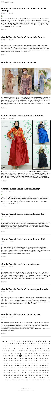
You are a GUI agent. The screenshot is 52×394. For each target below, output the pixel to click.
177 (48, 360)
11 (21, 341)
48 (7, 346)
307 (33, 380)
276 (40, 375)
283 (12, 377)
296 (48, 377)
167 (20, 360)
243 (43, 370)
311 (44, 380)
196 (7, 365)
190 (37, 363)
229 (4, 370)
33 (23, 343)
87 (44, 348)
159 (45, 358)
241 (37, 370)
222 (31, 368)
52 (16, 346)
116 (20, 353)
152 (26, 358)
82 (33, 348)
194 (48, 363)
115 (18, 353)
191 (40, 363)
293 (40, 377)
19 (38, 341)
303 (22, 380)
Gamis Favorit (8, 2)
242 (40, 370)
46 (3, 346)
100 (24, 351)
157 (40, 358)
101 (27, 351)
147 (12, 358)
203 (26, 365)
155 (34, 358)
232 (12, 370)
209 (43, 365)
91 (4, 351)
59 (31, 346)
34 (25, 343)
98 (19, 351)
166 (18, 360)
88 (46, 348)
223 (34, 368)
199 (15, 365)
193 (45, 363)
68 (3, 348)
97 (17, 351)
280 (4, 377)
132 (17, 355)
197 (9, 365)
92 (6, 351)
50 (12, 346)
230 (7, 370)
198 (12, 365)
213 (7, 368)
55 (22, 346)
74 (16, 348)
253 (23, 372)
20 (41, 341)
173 (37, 360)
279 (48, 375)
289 (29, 377)
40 (38, 343)
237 (26, 370)
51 (14, 346)
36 (29, 343)
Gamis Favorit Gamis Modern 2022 (19, 62)
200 (18, 365)
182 (15, 363)
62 (38, 346)
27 (10, 343)
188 (31, 363)
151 (23, 358)
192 (43, 363)
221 (29, 368)
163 (9, 360)
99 (21, 351)
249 (12, 372)
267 (15, 375)
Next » (49, 380)
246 (4, 372)
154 (31, 358)
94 (11, 351)
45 (49, 343)
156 (37, 358)
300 (13, 380)
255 (29, 372)
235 (20, 370)
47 (5, 346)
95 (13, 351)
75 (18, 348)
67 (48, 346)
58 (29, 346)
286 (20, 377)
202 (23, 365)
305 (27, 380)
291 (34, 377)
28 (12, 343)
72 (12, 348)
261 (45, 372)
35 (27, 343)
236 (23, 370)
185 (23, 363)
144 (4, 358)
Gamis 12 (11, 40)
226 (43, 368)
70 (7, 348)
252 (20, 372)
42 (42, 343)
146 (9, 358)
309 (38, 380)
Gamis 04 (11, 216)
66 (46, 346)
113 (12, 353)
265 (9, 375)
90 (2, 351)
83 (35, 348)
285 (18, 377)
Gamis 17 (11, 65)
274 (34, 375)
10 (19, 341)
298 (8, 380)
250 (15, 372)
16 (32, 341)
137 (32, 355)
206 (34, 365)
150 (20, 358)
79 (27, 348)
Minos (32, 390)
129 (9, 355)
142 (46, 355)
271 (26, 375)
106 (41, 351)
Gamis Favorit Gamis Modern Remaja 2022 (23, 239)
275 (37, 375)
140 (40, 355)
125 (45, 353)
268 (18, 375)
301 (16, 380)
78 (25, 348)
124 (43, 353)
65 (44, 346)
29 (14, 343)
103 (33, 351)
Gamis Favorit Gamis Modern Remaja (20, 188)
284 (15, 377)
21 (43, 341)
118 (26, 353)
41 (40, 343)
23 (47, 341)
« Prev (2, 341)
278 (45, 375)
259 (40, 372)
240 (34, 370)
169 (26, 360)
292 (37, 377)
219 (23, 368)
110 (4, 353)
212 (4, 368)
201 (20, 365)
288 (26, 377)
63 (40, 346)
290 (31, 377)
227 (45, 368)
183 (18, 363)
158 (43, 358)
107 (44, 351)
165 (15, 360)
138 (35, 355)
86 (42, 348)
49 (9, 346)
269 (20, 375)
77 (22, 348)
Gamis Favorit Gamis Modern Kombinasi (22, 115)
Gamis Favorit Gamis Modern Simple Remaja (24, 289)
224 (37, 368)
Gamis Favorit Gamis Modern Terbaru (21, 314)
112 (9, 353)
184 (20, 363)
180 (9, 363)
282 (9, 377)
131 (15, 355)
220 (26, 368)
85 (40, 348)
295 (45, 377)
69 (5, 348)
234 (18, 370)
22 (45, 341)
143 (48, 355)
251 (18, 372)
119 (29, 353)
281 (7, 377)
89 (48, 348)
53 (18, 346)
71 (9, 348)
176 (45, 360)
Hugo (24, 390)
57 (27, 346)
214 (9, 368)
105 (38, 351)
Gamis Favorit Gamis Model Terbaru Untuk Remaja (23, 9)
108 (46, 351)
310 (41, 380)
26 (8, 343)
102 (30, 351)
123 (40, 353)
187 (29, 363)
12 (23, 341)
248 (9, 372)
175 (43, 360)
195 (4, 365)
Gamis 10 (11, 13)
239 (31, 370)
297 (5, 380)
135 (26, 355)
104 (35, 351)
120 (31, 353)
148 (15, 358)
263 (4, 375)
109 (49, 351)
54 (20, 346)
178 (4, 363)
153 (29, 358)
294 (43, 377)
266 (12, 375)
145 (7, 358)
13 (25, 341)
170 (29, 360)
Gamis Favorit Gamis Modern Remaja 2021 (23, 213)
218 (20, 368)
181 (12, 363)
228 (48, 368)
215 (12, 368)
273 (31, 375)
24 (49, 341)
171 (31, 360)
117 (23, 353)
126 (48, 353)
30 (16, 343)
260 (43, 372)
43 (44, 343)
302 (19, 380)
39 (36, 343)
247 (7, 372)
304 (24, 380)
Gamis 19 (11, 291)
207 (37, 365)
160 (48, 358)
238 (29, 370)
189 (34, 363)
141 (43, 355)
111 (7, 353)
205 (31, 365)
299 (11, 380)
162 (7, 360)
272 (29, 375)
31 (18, 343)
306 (30, 380)
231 (9, 370)
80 (29, 348)
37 (31, 343)
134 (23, 355)
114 (15, 353)
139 (37, 355)
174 (40, 360)
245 (48, 370)
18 (36, 341)
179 (7, 363)
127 (3, 355)
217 (18, 368)
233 (15, 370)
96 (15, 351)
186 (26, 363)
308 (35, 380)
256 (31, 372)
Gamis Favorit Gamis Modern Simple (20, 264)
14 (28, 341)
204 (29, 365)
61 (35, 346)
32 (21, 343)
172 (34, 360)
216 (15, 368)
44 (47, 343)
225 (40, 368)
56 (25, 346)
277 (43, 375)
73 (14, 348)
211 (48, 365)
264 (7, 375)
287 (23, 377)
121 (34, 353)
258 (37, 372)
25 (5, 343)
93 (8, 351)
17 (34, 341)
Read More (3, 29)
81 (31, 348)
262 (48, 372)
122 (37, 353)
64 (42, 346)
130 (12, 355)
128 (6, 355)
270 (23, 375)
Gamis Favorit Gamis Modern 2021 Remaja (23, 37)
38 (34, 343)
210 (45, 365)
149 (18, 358)
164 (12, 360)
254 (26, 372)
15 (30, 341)
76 (20, 348)
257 (34, 372)
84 (38, 348)
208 (40, 365)
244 (45, 370)
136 (29, 355)
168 (23, 360)
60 (33, 346)
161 (4, 360)
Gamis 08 (11, 191)
